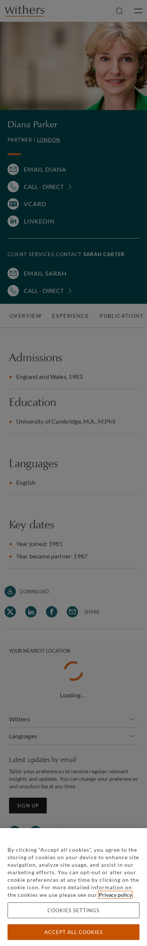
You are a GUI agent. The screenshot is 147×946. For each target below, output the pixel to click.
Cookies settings (73, 910)
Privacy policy (115, 895)
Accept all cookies (73, 932)
